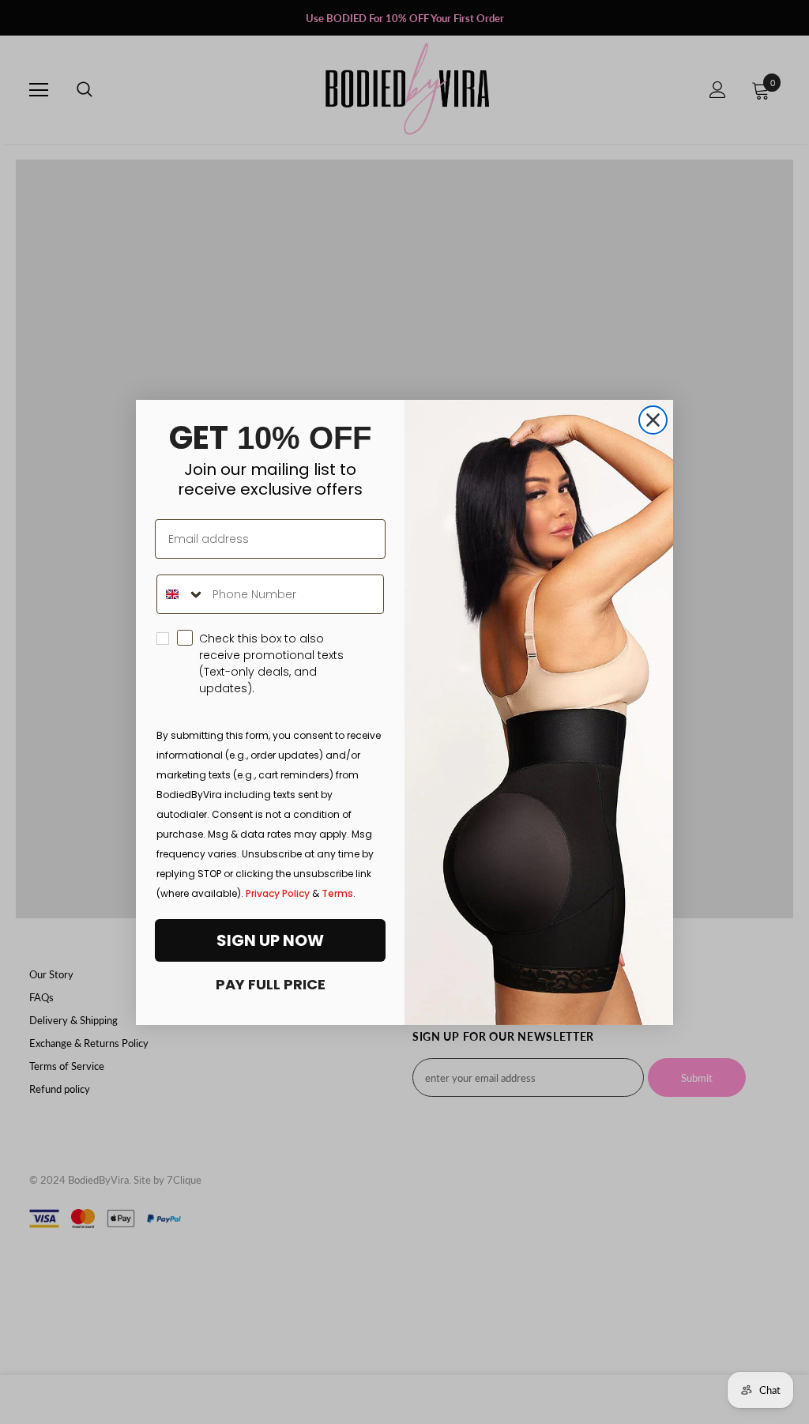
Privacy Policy (278, 893)
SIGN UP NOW (270, 940)
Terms (337, 893)
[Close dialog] (653, 420)
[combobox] (181, 594)
